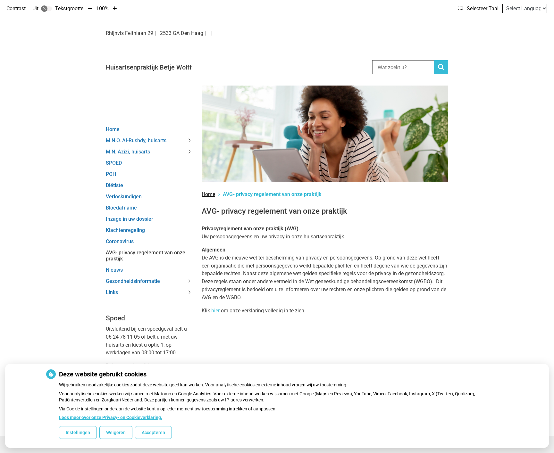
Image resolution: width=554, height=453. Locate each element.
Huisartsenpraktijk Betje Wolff (149, 67)
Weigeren (116, 432)
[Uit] (46, 8)
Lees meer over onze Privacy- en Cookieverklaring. (110, 417)
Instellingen (78, 432)
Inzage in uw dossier (129, 219)
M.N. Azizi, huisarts (128, 152)
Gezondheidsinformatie (133, 281)
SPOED (114, 163)
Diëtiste (114, 185)
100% (102, 8)
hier (215, 311)
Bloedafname (121, 208)
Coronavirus (120, 241)
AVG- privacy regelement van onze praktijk (145, 256)
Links (112, 292)
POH (111, 174)
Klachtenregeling (125, 230)
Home (113, 129)
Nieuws (114, 270)
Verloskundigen (124, 197)
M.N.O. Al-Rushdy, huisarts (136, 140)
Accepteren (153, 432)
